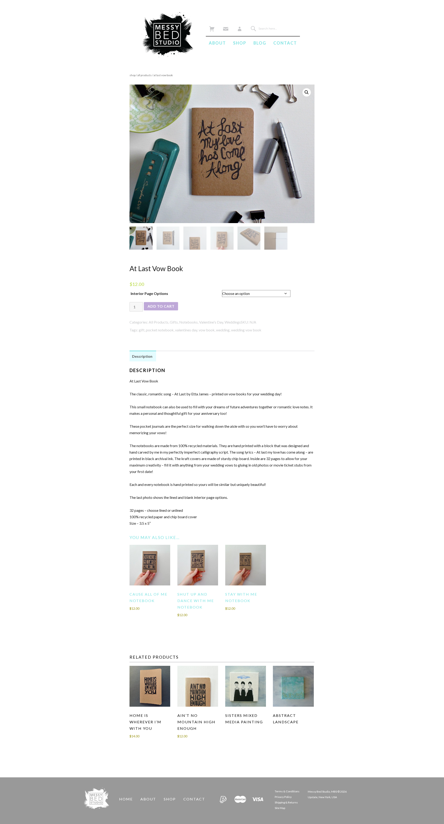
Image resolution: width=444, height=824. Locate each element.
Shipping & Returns (286, 802)
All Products (144, 75)
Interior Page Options (149, 293)
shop (133, 75)
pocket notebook (160, 330)
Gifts (174, 322)
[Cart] (212, 27)
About (217, 42)
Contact (285, 42)
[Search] (253, 28)
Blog (259, 42)
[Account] (239, 27)
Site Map (280, 808)
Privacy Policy (283, 797)
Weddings (233, 322)
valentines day (186, 330)
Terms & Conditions (287, 791)
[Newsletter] (226, 27)
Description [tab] (142, 356)
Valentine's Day (211, 322)
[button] (306, 92)
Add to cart (161, 306)
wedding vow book (246, 330)
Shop (239, 42)
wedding (223, 330)
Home (126, 799)
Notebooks (188, 322)
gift (142, 330)
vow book (207, 330)
